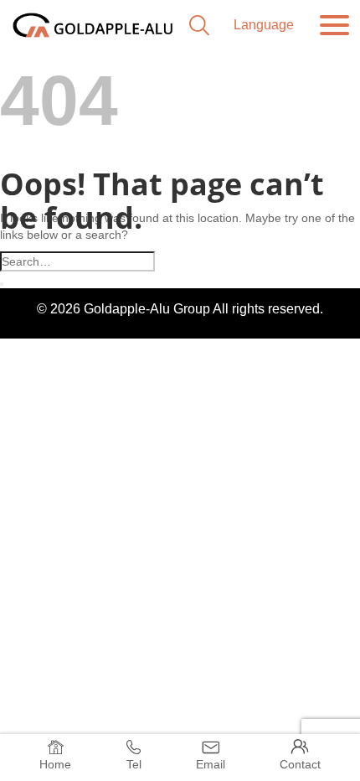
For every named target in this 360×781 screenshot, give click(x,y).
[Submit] (1, 284)
